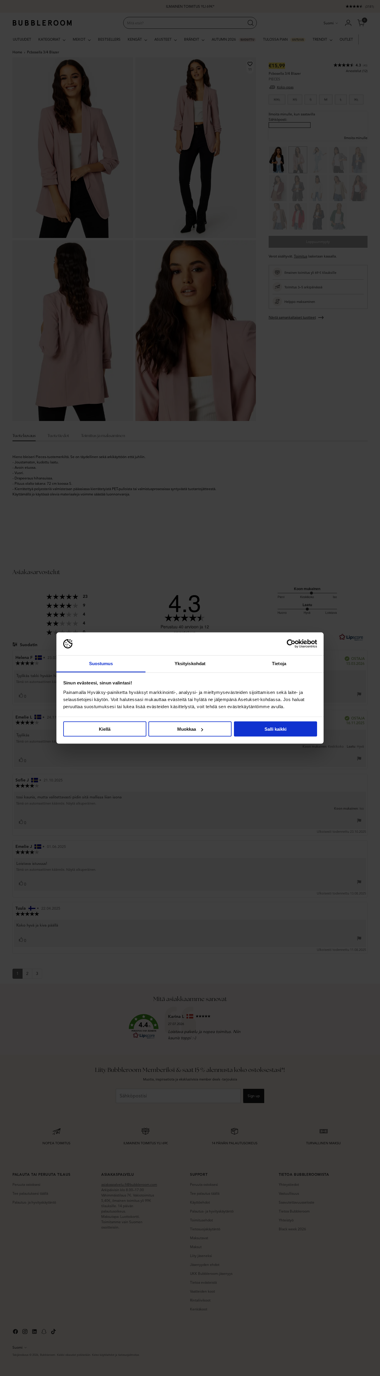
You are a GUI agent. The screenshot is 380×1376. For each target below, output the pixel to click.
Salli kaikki (275, 729)
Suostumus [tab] (101, 663)
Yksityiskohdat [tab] (190, 663)
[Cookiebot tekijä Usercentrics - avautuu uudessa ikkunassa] (291, 643)
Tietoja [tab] (279, 663)
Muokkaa (186, 729)
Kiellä (104, 729)
